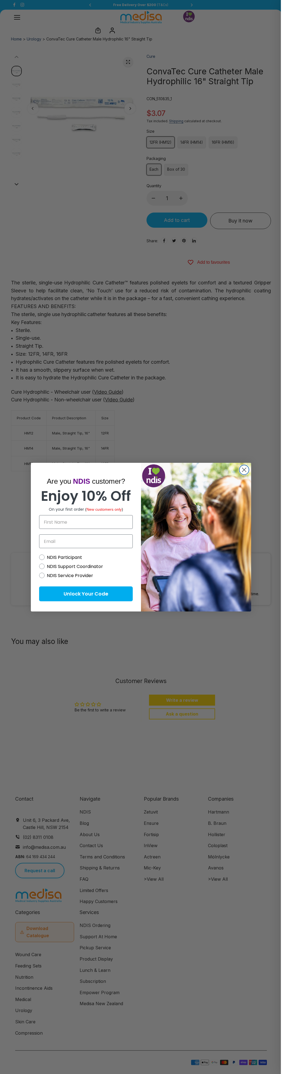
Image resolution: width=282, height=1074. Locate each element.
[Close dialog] (244, 470)
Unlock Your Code (86, 593)
